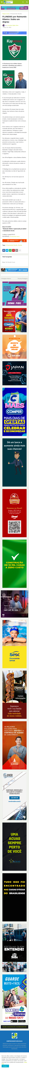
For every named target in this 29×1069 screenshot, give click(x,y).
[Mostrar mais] (20, 250)
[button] (2, 2)
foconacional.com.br (14, 236)
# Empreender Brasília (16, 13)
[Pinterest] (13, 250)
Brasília (20, 245)
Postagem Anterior (6, 278)
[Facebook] (3, 250)
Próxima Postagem (22, 278)
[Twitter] (7, 250)
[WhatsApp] (10, 250)
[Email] (16, 250)
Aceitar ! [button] (5, 1066)
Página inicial (5, 13)
